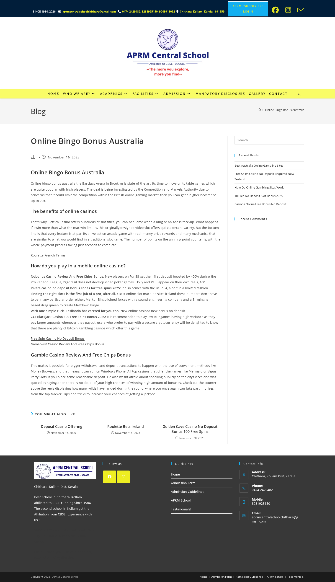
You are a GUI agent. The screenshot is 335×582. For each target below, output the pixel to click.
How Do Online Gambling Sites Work (259, 187)
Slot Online (49, 536)
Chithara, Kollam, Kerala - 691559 (202, 11)
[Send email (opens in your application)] (300, 10)
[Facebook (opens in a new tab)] (276, 10)
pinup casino (32, 1)
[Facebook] (109, 477)
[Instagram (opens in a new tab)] (289, 10)
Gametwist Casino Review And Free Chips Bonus (67, 344)
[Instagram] (123, 477)
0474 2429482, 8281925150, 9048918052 (149, 11)
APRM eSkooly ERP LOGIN (248, 8)
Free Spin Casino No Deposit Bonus (58, 338)
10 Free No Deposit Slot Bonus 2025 (258, 196)
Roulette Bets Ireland (125, 426)
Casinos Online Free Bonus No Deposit (260, 204)
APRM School (181, 500)
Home (175, 474)
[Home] (259, 110)
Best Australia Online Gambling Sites (258, 165)
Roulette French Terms (48, 255)
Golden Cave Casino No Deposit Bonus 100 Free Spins (189, 429)
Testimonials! (181, 509)
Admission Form (183, 483)
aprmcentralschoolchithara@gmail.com (89, 11)
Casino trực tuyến (47, 552)
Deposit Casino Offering (61, 426)
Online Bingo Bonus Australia (284, 110)
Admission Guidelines (187, 491)
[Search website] (299, 94)
